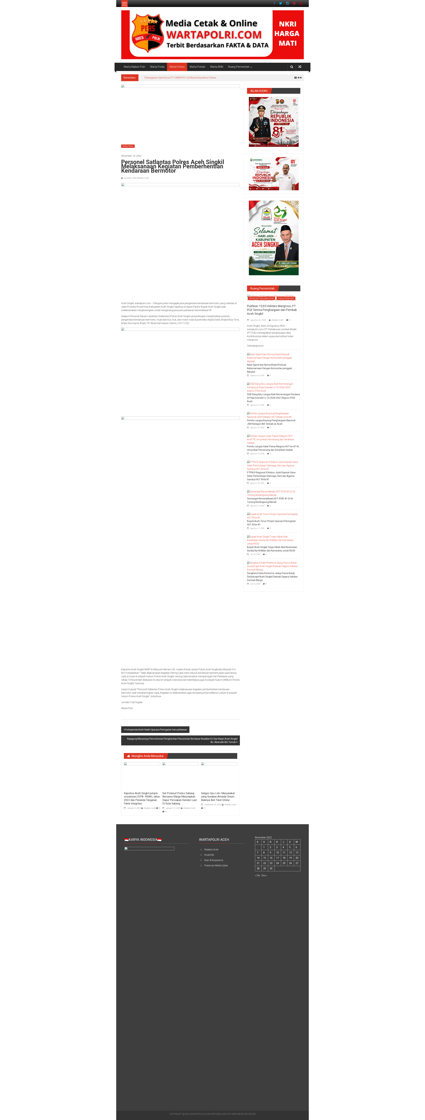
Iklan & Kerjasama (213, 860)
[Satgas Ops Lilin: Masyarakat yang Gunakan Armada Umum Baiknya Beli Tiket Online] (219, 775)
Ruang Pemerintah (238, 66)
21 (258, 863)
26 (290, 863)
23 (271, 863)
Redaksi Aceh (150, 808)
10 (277, 852)
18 (284, 858)
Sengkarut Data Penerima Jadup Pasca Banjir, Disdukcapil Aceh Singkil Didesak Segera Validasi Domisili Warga (272, 576)
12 (290, 852)
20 (297, 858)
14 (258, 858)
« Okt (257, 875)
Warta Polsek (197, 66)
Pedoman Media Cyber (216, 865)
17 (277, 858)
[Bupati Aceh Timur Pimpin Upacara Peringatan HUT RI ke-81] (273, 515)
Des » (264, 875)
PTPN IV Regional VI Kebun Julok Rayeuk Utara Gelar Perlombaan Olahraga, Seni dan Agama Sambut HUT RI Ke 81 (271, 476)
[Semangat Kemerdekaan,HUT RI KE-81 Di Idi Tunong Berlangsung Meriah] (273, 493)
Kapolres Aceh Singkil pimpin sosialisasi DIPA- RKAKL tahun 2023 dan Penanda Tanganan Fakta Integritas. (142, 798)
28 (258, 868)
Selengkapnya (254, 345)
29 (264, 868)
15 (264, 858)
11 (284, 852)
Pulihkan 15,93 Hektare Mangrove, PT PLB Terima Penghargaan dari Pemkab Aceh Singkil (190, 77)
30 (271, 868)
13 (297, 852)
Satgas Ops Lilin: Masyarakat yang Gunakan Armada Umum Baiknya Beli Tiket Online (218, 797)
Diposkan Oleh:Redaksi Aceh (136, 178)
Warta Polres (177, 66)
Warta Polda (157, 66)
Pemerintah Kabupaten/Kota (261, 298)
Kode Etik (209, 855)
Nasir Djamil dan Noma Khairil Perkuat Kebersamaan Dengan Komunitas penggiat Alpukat (269, 368)
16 (271, 858)
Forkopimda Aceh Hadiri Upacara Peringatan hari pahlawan (156, 729)
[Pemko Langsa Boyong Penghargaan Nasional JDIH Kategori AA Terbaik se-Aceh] (273, 415)
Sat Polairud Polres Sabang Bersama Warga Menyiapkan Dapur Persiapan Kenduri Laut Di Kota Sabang (179, 798)
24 (277, 863)
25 (284, 863)
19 (290, 858)
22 (264, 863)
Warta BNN (216, 66)
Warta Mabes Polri (134, 66)
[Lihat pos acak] (299, 67)
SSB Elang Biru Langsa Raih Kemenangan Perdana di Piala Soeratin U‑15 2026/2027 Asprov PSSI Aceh (273, 398)
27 (297, 863)
